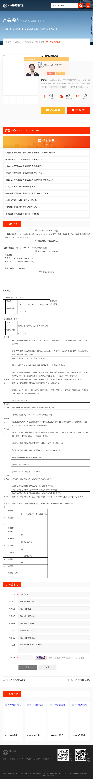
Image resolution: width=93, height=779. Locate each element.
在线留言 (37, 759)
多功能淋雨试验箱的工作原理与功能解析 (22, 214)
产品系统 (17, 42)
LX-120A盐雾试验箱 (35, 735)
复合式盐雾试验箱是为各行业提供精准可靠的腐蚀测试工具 (29, 180)
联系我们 (80, 110)
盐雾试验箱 (39, 42)
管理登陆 (50, 776)
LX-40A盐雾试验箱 (80, 735)
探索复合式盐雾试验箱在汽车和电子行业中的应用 (26, 173)
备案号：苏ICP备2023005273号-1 (56, 773)
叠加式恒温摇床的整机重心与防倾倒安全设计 (24, 207)
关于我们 (11, 759)
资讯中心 (20, 759)
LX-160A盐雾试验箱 (13, 735)
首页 (9, 42)
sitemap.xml (74, 773)
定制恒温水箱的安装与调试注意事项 (20, 187)
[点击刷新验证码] (40, 658)
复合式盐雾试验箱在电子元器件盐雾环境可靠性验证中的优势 (30, 153)
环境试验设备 (28, 42)
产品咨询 (55, 110)
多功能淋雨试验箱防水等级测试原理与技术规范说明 (27, 193)
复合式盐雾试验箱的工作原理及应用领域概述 (24, 166)
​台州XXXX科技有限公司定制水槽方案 (21, 200)
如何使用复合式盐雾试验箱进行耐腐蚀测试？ (24, 159)
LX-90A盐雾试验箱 (58, 735)
